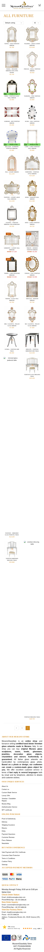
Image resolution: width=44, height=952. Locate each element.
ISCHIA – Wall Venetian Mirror (32, 122)
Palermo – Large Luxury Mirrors (32, 44)
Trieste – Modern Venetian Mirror (32, 248)
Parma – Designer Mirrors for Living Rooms (12, 70)
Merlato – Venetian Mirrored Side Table (32, 350)
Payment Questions (8, 834)
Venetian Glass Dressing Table (32, 375)
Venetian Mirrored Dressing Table (12, 559)
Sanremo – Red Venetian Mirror (12, 122)
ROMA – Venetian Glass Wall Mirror (12, 96)
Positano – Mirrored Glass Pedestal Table (12, 533)
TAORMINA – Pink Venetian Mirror (32, 96)
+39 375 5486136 (20, 900)
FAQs (4, 831)
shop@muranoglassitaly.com (16, 912)
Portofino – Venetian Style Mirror (32, 172)
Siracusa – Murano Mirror (32, 299)
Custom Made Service (9, 792)
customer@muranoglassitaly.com (18, 905)
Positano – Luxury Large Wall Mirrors (12, 198)
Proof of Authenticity (9, 819)
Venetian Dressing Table (32, 717)
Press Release (7, 840)
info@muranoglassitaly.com (16, 897)
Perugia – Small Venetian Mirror (32, 69)
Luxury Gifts (6, 795)
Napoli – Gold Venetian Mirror (11, 44)
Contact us (5, 789)
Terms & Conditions (8, 858)
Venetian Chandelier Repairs (9, 800)
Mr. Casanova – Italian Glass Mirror (32, 324)
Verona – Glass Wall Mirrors (12, 299)
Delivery (4, 822)
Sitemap (4, 864)
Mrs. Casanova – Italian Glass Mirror (11, 324)
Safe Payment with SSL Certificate (13, 852)
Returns (4, 828)
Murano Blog (6, 804)
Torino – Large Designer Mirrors (12, 274)
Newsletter (5, 843)
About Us (5, 786)
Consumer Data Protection (11, 855)
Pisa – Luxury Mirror (12, 172)
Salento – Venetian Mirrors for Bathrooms (12, 223)
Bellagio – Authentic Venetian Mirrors (12, 147)
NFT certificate (7, 810)
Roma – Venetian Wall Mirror (32, 198)
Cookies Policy (7, 861)
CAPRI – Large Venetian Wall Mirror (32, 147)
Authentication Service (9, 807)
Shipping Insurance (8, 825)
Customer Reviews (8, 837)
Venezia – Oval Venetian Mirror (32, 274)
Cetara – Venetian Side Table (12, 350)
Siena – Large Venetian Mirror (32, 223)
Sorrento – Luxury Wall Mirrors (12, 248)
